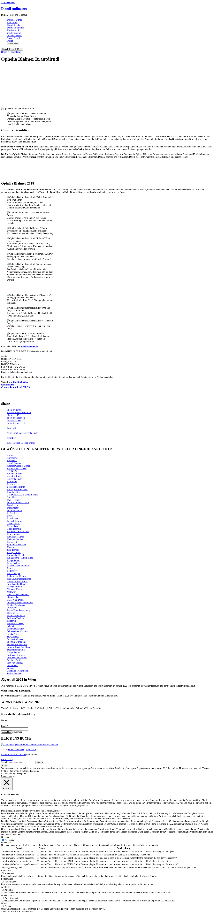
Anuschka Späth (14, 479)
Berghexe (11, 484)
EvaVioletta (12, 518)
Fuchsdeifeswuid (15, 521)
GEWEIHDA (13, 523)
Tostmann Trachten (16, 655)
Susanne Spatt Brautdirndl (19, 647)
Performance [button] (7, 879)
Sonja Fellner (13, 636)
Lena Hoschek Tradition (18, 565)
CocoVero (11, 497)
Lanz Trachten (13, 563)
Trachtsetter (12, 665)
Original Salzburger (16, 605)
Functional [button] (6, 870)
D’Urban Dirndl (14, 510)
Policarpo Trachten (15, 618)
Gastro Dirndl (13, 38)
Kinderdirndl (13, 30)
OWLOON (12, 607)
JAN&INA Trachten (16, 544)
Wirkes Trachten (14, 673)
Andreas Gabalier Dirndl (18, 466)
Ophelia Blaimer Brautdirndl (20, 602)
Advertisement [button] (8, 895)
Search (4, 762)
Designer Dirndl (14, 20)
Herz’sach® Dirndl (15, 536)
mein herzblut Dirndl (16, 584)
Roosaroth (11, 621)
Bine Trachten (13, 492)
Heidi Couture (13, 534)
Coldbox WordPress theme (13, 754)
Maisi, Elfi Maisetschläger (19, 579)
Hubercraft (12, 542)
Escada (10, 515)
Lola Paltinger (13, 573)
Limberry (11, 568)
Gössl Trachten (14, 529)
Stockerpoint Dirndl (16, 649)
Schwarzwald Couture (17, 631)
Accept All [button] (21, 773)
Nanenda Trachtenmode (18, 594)
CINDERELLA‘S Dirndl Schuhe (22, 494)
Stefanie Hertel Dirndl (17, 644)
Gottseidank (12, 526)
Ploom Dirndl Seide (16, 615)
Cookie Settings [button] (8, 773)
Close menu (13, 44)
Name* (4, 720)
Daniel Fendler (14, 500)
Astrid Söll (12, 481)
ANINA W (12, 471)
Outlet (10, 41)
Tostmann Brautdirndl (17, 657)
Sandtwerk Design (15, 623)
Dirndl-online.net (16, 749)
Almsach (11, 455)
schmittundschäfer (15, 628)
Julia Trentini (13, 550)
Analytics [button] (5, 887)
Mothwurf (11, 592)
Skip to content (8, 2)
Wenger (10, 668)
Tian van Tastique (15, 663)
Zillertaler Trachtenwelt (17, 670)
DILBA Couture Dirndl (18, 502)
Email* (4, 726)
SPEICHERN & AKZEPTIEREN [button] (17, 911)
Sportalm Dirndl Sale (16, 642)
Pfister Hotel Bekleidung (18, 610)
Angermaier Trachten (16, 468)
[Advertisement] (107, 85)
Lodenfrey (12, 571)
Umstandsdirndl (14, 33)
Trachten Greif (13, 660)
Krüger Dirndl (13, 560)
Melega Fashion (14, 586)
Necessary (9, 840)
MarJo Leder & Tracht (17, 581)
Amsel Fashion (14, 463)
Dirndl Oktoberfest (15, 27)
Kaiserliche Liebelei (16, 555)
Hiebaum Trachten (15, 539)
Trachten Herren (14, 35)
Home (4, 52)
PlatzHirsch (12, 613)
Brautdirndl (12, 22)
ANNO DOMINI (15, 473)
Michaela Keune (14, 589)
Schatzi (10, 626)
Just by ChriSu (14, 552)
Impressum (31, 749)
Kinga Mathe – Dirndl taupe (20, 557)
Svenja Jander (13, 652)
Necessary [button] (6, 837)
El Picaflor (12, 513)
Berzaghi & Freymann (17, 489)
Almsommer (12, 458)
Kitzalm (10, 547)
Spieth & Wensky (15, 639)
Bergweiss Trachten (16, 487)
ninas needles (13, 597)
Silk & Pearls (13, 634)
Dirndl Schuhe (13, 25)
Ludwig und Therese (16, 576)
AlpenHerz (12, 460)
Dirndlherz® (13, 508)
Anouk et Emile (14, 476)
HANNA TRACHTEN (18, 531)
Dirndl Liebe (13, 505)
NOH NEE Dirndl (15, 600)
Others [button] (4, 903)
